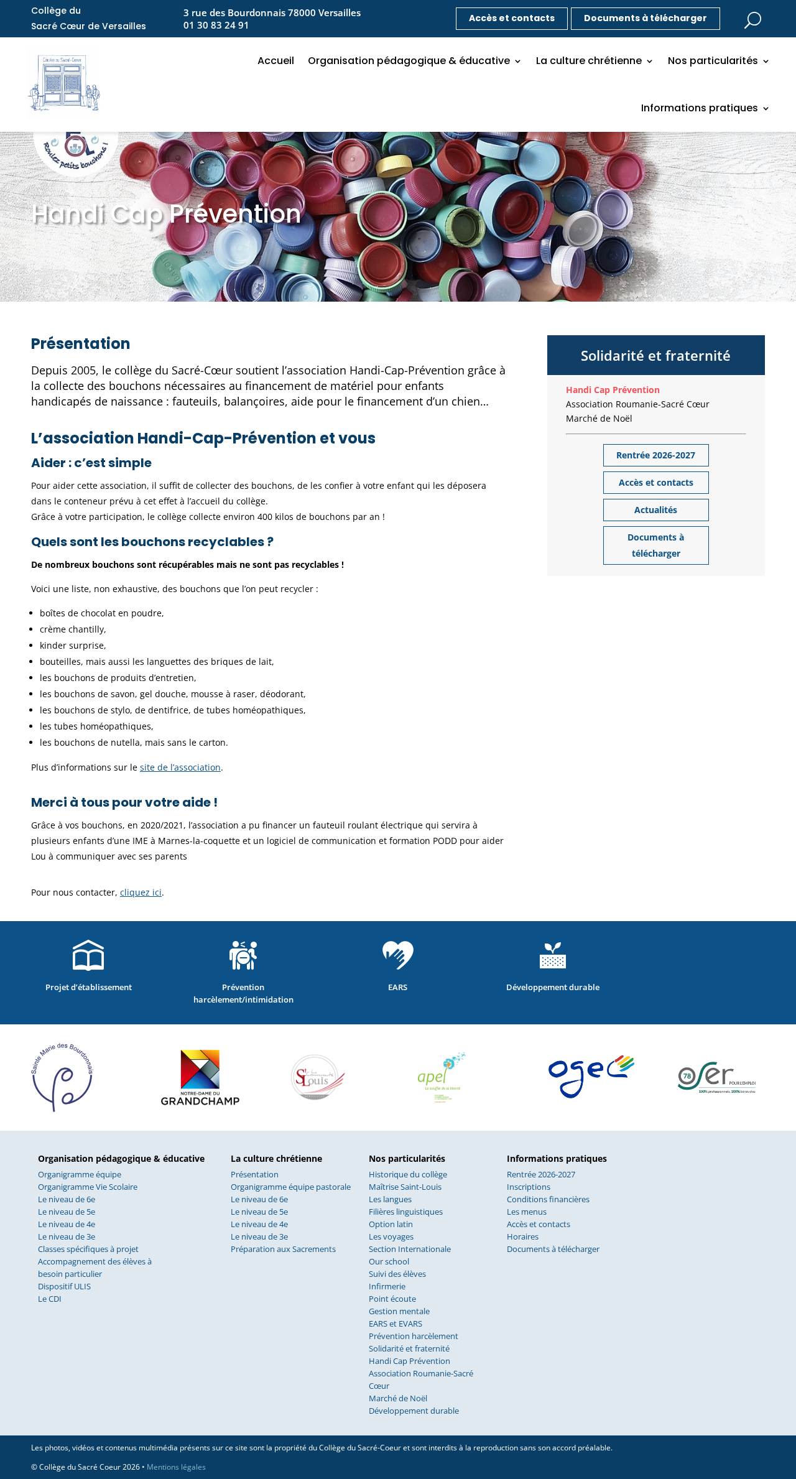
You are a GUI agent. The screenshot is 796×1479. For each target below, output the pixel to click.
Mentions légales (176, 1467)
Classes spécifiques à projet (88, 1248)
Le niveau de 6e (66, 1199)
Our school (389, 1261)
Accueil (275, 60)
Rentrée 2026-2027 (655, 455)
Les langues (390, 1199)
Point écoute (392, 1298)
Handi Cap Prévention (613, 390)
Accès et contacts (512, 18)
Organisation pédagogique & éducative (409, 60)
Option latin (391, 1224)
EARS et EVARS (395, 1323)
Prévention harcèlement (413, 1336)
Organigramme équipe (79, 1174)
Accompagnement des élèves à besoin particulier (95, 1267)
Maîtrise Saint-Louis (405, 1186)
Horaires (523, 1236)
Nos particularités (713, 60)
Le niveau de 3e (66, 1236)
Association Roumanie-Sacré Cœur (638, 404)
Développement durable (414, 1410)
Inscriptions (528, 1186)
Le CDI (50, 1298)
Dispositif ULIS (64, 1286)
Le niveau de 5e (66, 1211)
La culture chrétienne (589, 60)
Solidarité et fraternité (409, 1348)
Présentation (255, 1174)
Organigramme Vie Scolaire (87, 1186)
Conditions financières (548, 1199)
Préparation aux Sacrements (283, 1248)
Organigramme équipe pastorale (291, 1186)
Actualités (655, 510)
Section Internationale (410, 1248)
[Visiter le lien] (752, 16)
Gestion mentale (399, 1311)
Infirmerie (387, 1286)
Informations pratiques (699, 108)
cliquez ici (141, 892)
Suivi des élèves (397, 1273)
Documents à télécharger (645, 18)
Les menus (527, 1211)
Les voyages (391, 1236)
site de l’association (180, 767)
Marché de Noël (599, 418)
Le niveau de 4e (66, 1224)
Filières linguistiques (406, 1211)
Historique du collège (408, 1174)
